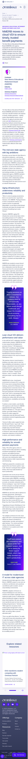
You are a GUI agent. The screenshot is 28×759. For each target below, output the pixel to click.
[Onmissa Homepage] (9, 7)
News (16, 723)
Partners (4, 733)
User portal (5, 740)
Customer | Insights (7, 17)
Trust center (5, 738)
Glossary (4, 743)
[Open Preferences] (2, 756)
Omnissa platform (6, 721)
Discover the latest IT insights (9, 15)
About (16, 721)
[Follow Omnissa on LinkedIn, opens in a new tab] (4, 704)
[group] (14, 670)
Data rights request (7, 746)
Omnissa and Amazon (16, 139)
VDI (9, 121)
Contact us (17, 729)
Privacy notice (21, 752)
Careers (17, 726)
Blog (3, 730)
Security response (6, 735)
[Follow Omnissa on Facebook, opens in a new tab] (8, 704)
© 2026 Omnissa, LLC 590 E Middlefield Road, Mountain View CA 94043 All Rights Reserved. (10, 711)
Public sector (8, 88)
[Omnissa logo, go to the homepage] (9, 699)
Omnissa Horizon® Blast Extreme (14, 95)
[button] (8, 2)
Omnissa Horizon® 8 (10, 93)
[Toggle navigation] (24, 7)
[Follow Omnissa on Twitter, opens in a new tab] (17, 704)
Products (4, 723)
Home (4, 13)
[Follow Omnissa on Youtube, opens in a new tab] (12, 704)
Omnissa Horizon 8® (14, 130)
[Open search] (20, 7)
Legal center (12, 752)
